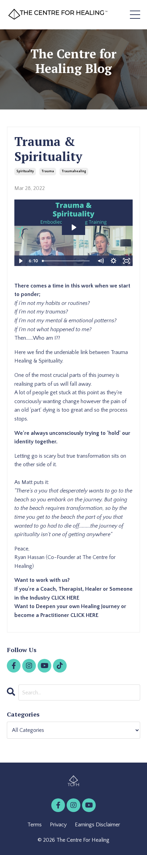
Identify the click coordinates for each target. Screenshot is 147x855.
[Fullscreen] (126, 260)
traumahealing (74, 171)
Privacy (58, 825)
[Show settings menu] (113, 260)
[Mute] (100, 260)
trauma (47, 171)
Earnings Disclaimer (97, 825)
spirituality (25, 171)
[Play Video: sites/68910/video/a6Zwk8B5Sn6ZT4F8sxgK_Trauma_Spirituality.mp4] (73, 227)
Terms (34, 825)
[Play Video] (20, 260)
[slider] (67, 260)
